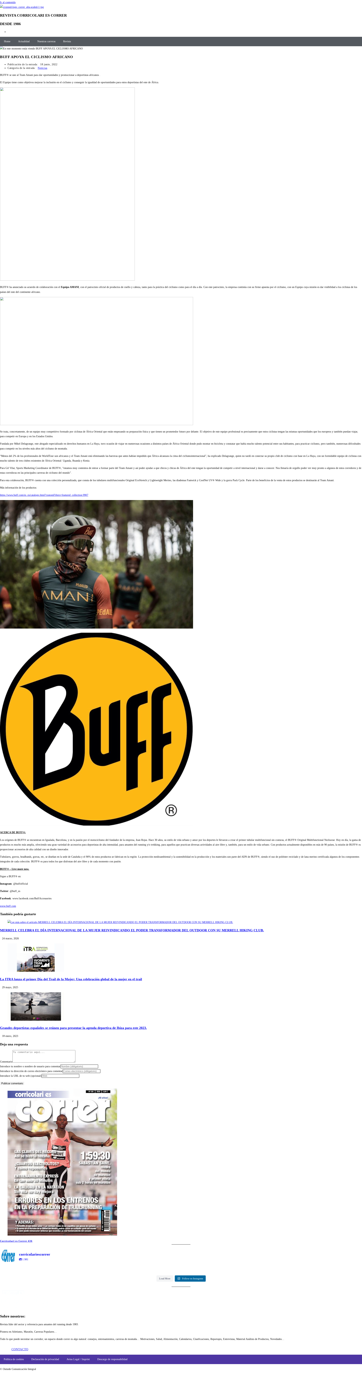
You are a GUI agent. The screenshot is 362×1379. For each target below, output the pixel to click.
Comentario (6, 1061)
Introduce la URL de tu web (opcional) (20, 1075)
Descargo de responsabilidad (112, 1359)
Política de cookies (14, 1359)
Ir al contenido (8, 2)
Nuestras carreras (46, 41)
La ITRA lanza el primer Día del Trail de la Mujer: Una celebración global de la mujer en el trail (71, 979)
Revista (67, 41)
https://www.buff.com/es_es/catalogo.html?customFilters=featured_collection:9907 (44, 495)
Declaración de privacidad (45, 1359)
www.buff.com (8, 906)
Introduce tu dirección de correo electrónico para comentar (31, 1071)
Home (7, 41)
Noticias (42, 68)
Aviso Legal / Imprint (78, 1359)
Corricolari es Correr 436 (16, 1241)
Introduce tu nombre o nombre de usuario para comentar (30, 1066)
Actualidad (24, 41)
